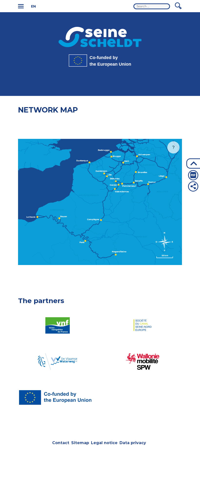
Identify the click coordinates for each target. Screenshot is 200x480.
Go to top (193, 163)
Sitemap (80, 442)
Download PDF (193, 175)
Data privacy (133, 442)
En (33, 6)
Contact (60, 442)
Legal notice (104, 442)
